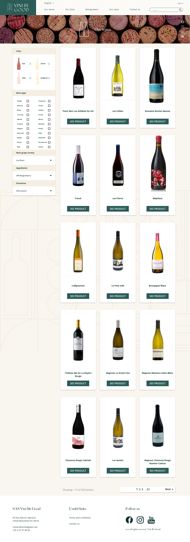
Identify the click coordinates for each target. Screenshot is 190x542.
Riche (19, 110)
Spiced (19, 119)
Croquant (41, 101)
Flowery (20, 106)
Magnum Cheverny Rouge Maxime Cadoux (157, 462)
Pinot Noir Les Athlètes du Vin (78, 111)
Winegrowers (91, 9)
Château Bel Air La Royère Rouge (78, 374)
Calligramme (78, 285)
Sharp (19, 142)
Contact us (135, 9)
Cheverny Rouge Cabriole (78, 460)
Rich (18, 147)
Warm (40, 119)
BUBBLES (44, 78)
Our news (114, 9)
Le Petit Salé (117, 285)
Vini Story (70, 9)
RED (23, 64)
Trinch (78, 198)
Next (169, 489)
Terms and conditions (80, 517)
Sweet (40, 147)
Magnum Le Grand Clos (118, 373)
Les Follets (117, 111)
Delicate (41, 124)
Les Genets (117, 460)
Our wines (49, 9)
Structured (42, 142)
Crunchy (20, 115)
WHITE (43, 64)
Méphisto (157, 198)
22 (148, 489)
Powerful (41, 138)
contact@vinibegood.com (25, 527)
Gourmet (20, 133)
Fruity (40, 106)
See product (78, 121)
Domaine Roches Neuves (157, 111)
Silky (40, 133)
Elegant (20, 128)
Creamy (20, 124)
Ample (19, 101)
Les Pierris (118, 198)
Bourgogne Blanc (157, 285)
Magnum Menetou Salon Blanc (157, 373)
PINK (24, 78)
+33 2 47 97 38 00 (21, 530)
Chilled (40, 110)
